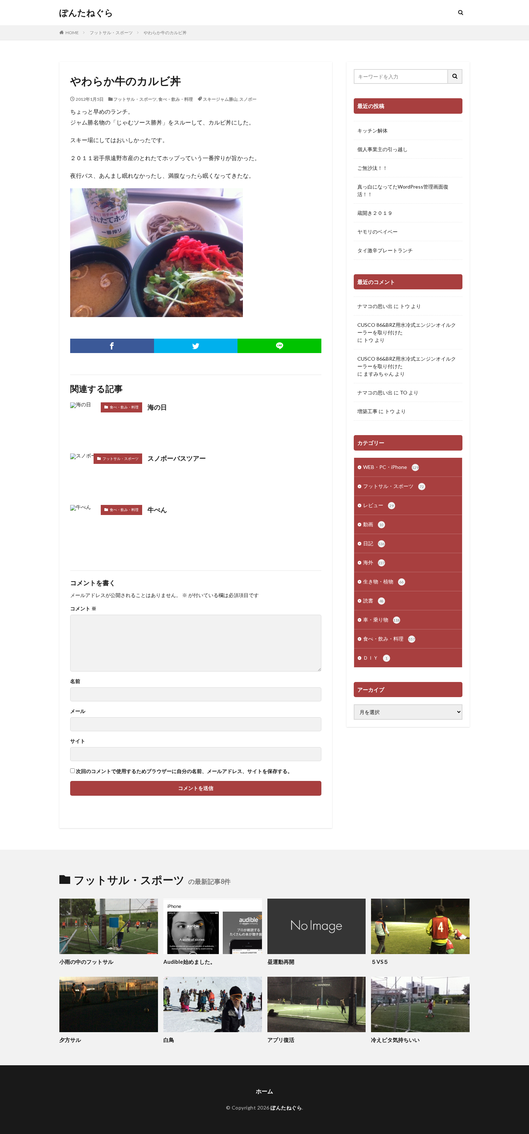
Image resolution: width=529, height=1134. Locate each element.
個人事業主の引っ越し (382, 149)
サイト (77, 741)
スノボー (248, 99)
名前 (75, 681)
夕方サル (70, 1039)
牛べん (157, 510)
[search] (455, 76)
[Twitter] (196, 346)
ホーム (264, 1091)
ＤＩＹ (375, 658)
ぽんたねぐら (86, 12)
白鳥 (168, 1039)
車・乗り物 (381, 619)
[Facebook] (112, 346)
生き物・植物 (383, 581)
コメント (83, 608)
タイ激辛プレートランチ (385, 250)
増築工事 (367, 411)
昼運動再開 (280, 961)
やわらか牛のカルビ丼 (165, 32)
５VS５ (380, 961)
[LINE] (279, 346)
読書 (373, 600)
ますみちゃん (378, 374)
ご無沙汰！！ (372, 168)
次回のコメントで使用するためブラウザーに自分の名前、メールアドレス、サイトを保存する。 (184, 771)
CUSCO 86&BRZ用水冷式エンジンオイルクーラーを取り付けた (406, 328)
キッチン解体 (372, 130)
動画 (373, 524)
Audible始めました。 (189, 961)
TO (403, 392)
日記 (374, 543)
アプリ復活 (280, 1039)
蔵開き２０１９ (375, 213)
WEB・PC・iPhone (391, 467)
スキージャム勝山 (220, 99)
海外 (374, 562)
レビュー (378, 505)
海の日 (157, 407)
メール (77, 711)
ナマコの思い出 (375, 306)
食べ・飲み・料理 (175, 99)
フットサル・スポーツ (111, 32)
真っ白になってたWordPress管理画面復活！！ (402, 190)
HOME (72, 32)
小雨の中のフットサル (86, 961)
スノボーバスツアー (177, 458)
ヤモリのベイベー (377, 232)
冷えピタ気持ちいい (395, 1039)
